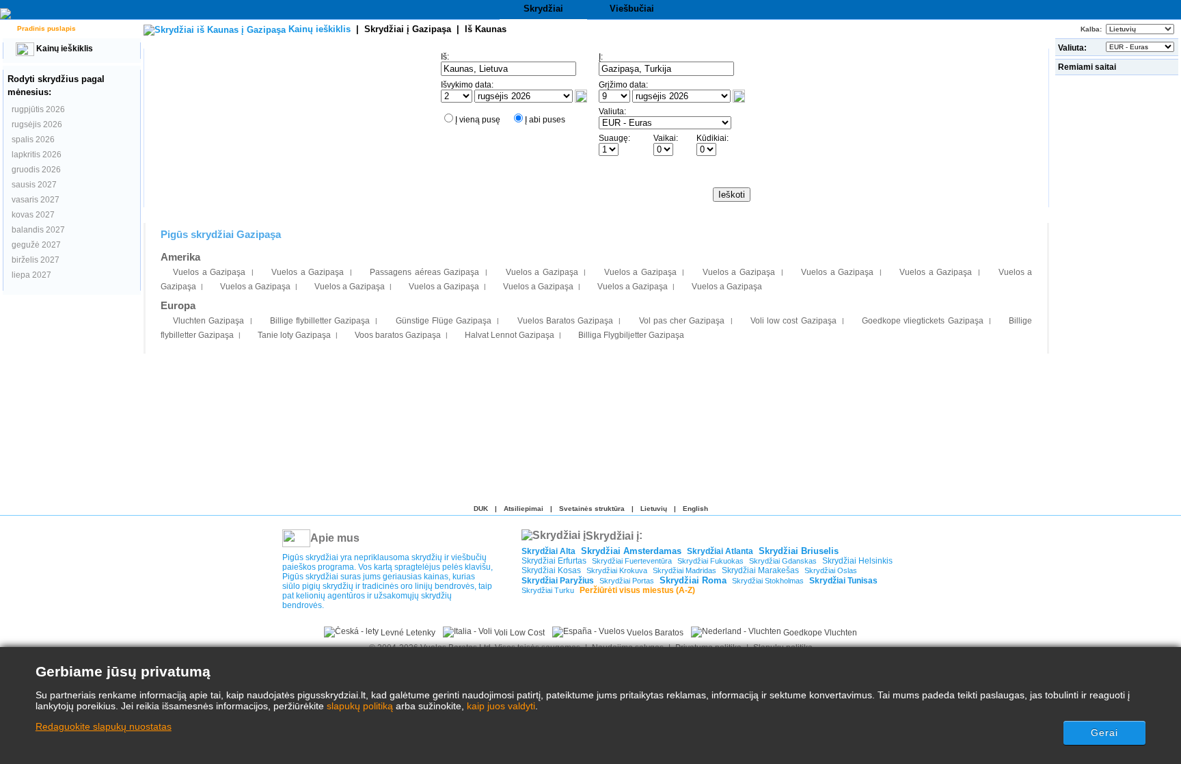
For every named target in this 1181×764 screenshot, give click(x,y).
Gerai (1105, 732)
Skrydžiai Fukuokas (710, 561)
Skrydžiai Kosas (551, 570)
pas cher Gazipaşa (682, 321)
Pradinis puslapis (45, 28)
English (695, 508)
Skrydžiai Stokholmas (768, 581)
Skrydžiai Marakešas (760, 570)
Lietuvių (653, 508)
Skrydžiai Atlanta (720, 551)
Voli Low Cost (518, 632)
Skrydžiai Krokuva (616, 570)
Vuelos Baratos (654, 632)
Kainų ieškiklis (63, 48)
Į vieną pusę (477, 119)
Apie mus (334, 538)
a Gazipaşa (209, 272)
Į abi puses (545, 119)
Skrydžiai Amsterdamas (631, 551)
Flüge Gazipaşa (443, 321)
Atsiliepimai (523, 508)
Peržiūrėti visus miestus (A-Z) (637, 590)
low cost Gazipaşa (793, 321)
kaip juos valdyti (501, 705)
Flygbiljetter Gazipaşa (631, 335)
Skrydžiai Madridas (684, 570)
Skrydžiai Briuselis (799, 551)
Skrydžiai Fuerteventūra (632, 561)
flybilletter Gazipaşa (320, 321)
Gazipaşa (208, 321)
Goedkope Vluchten (819, 632)
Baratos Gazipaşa (565, 321)
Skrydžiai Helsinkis (857, 561)
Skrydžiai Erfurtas (553, 561)
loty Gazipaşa (294, 335)
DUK (481, 508)
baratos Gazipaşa (398, 335)
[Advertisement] (1118, 283)
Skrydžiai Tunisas (843, 580)
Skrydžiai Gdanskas (783, 561)
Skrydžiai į (407, 29)
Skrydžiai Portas (626, 581)
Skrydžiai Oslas (830, 570)
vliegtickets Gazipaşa (922, 321)
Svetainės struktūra (592, 508)
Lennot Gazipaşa (509, 335)
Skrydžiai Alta (548, 551)
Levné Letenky (407, 632)
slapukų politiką (360, 705)
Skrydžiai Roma (693, 580)
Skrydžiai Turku (547, 590)
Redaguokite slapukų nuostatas (104, 726)
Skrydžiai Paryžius (557, 580)
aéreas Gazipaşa (424, 272)
